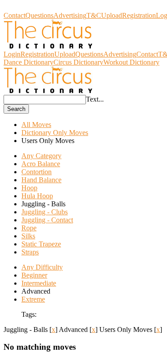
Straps (30, 252)
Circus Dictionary (28, 7)
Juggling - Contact (47, 220)
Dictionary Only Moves (54, 132)
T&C (93, 15)
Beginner (34, 275)
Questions (39, 15)
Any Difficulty (42, 267)
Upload (111, 15)
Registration (139, 15)
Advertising (69, 15)
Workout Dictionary (131, 62)
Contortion (36, 172)
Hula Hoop (37, 196)
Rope (29, 228)
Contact (14, 15)
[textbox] (45, 99)
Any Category (41, 156)
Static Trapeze (41, 244)
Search (16, 109)
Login (12, 54)
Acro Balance (40, 164)
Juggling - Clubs (44, 212)
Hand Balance (41, 180)
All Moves (36, 124)
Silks (28, 236)
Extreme (33, 299)
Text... (95, 99)
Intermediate (38, 283)
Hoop (29, 188)
